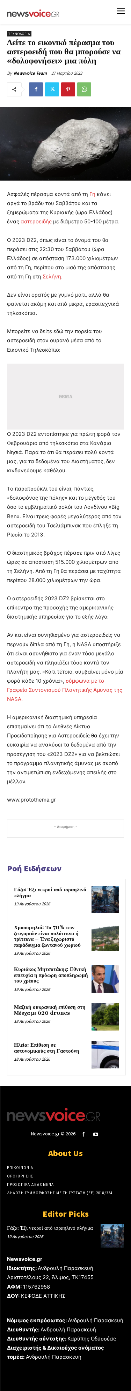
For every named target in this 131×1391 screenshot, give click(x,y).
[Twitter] (52, 89)
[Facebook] (36, 89)
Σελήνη (52, 276)
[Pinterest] (68, 89)
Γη (92, 194)
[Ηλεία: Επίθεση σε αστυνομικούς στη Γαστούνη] (105, 1054)
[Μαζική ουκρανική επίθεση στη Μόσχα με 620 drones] (105, 1017)
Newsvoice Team (30, 73)
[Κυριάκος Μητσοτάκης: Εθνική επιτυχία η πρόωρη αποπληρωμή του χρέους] (105, 979)
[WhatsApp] (84, 89)
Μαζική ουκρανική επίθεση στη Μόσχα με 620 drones (50, 1010)
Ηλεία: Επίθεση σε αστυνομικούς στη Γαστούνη (46, 1048)
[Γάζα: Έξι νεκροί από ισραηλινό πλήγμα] (105, 899)
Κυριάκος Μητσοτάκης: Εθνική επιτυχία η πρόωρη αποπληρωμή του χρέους (51, 975)
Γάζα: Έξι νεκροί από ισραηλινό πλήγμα (50, 892)
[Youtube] (95, 1134)
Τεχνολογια (19, 34)
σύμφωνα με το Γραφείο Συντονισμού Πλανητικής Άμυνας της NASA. (64, 689)
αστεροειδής (36, 221)
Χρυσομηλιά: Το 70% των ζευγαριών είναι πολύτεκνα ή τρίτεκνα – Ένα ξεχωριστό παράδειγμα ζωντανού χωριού (47, 936)
